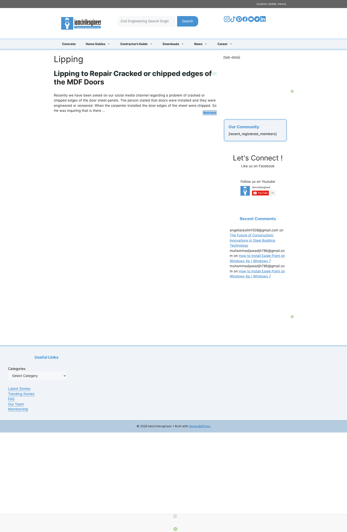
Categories (17, 369)
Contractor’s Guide (134, 44)
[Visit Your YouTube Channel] (251, 21)
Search (187, 21)
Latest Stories (19, 389)
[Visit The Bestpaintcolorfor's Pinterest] (239, 21)
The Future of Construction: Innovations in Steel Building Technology (252, 240)
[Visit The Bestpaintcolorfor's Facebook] (245, 21)
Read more (209, 112)
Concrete (69, 44)
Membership (18, 409)
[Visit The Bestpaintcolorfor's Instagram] (227, 21)
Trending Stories (21, 394)
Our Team (16, 404)
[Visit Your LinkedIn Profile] (263, 22)
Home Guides (95, 44)
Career (222, 44)
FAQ (11, 399)
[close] (175, 516)
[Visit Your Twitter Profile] (257, 21)
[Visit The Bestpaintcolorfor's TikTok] (233, 21)
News (198, 44)
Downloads (171, 44)
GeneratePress (199, 426)
